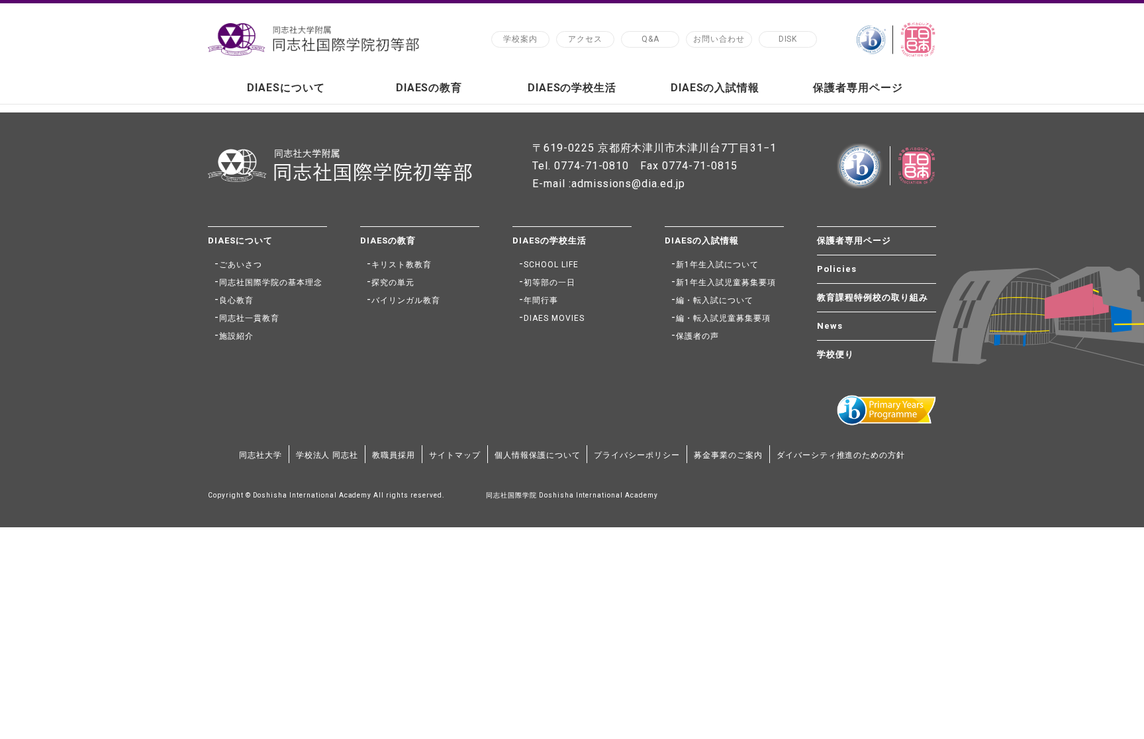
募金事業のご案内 (728, 455)
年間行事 (541, 300)
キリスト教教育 (401, 264)
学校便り (835, 354)
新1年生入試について (717, 264)
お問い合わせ (719, 39)
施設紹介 (236, 336)
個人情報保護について (538, 455)
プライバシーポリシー (637, 455)
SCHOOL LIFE (551, 264)
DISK (788, 39)
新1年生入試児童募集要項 (726, 282)
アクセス (585, 39)
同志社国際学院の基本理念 (270, 282)
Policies (837, 269)
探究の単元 (392, 282)
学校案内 (520, 39)
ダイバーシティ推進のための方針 (841, 455)
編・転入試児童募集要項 (723, 318)
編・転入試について (714, 300)
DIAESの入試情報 (715, 87)
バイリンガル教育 (405, 300)
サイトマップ (455, 455)
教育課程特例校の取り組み (872, 297)
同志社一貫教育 (249, 318)
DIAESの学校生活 (572, 87)
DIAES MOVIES (554, 318)
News (830, 326)
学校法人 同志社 (327, 455)
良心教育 (236, 300)
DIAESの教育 (429, 87)
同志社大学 (260, 455)
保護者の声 (697, 336)
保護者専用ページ (858, 87)
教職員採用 (393, 455)
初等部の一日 (549, 282)
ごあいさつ (240, 264)
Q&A (650, 39)
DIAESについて (286, 87)
